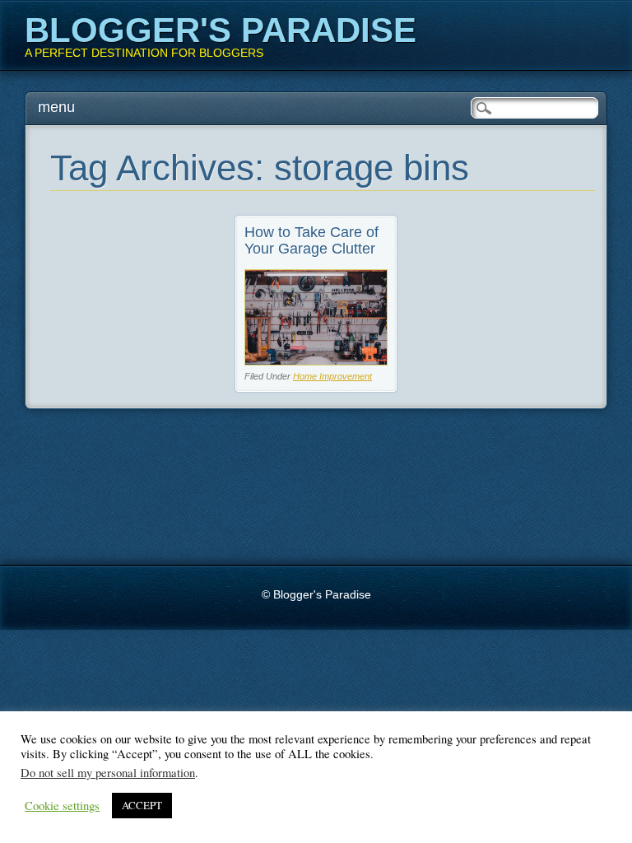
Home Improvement (332, 376)
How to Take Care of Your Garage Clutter (311, 240)
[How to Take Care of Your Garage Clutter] (316, 361)
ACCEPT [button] (142, 805)
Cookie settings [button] (62, 806)
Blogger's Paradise (220, 30)
